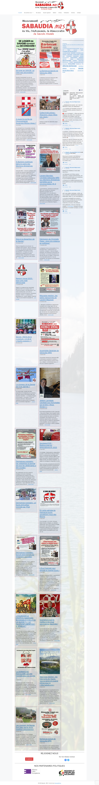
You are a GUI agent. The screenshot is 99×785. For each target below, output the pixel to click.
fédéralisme (81, 57)
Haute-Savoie (80, 58)
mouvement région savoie (78, 62)
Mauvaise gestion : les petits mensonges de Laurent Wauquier (48, 298)
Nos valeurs (38, 12)
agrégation (65, 46)
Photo (66, 123)
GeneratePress (58, 783)
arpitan (82, 49)
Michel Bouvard (65, 62)
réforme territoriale (70, 66)
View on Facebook (65, 125)
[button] (2, 27)
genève (71, 58)
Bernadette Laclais (79, 52)
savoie (80, 68)
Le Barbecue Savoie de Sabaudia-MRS (49, 72)
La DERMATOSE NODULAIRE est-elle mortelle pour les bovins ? (25, 675)
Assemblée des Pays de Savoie (70, 51)
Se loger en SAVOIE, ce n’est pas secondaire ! (25, 71)
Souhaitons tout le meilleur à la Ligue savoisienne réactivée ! (49, 622)
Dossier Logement (47, 12)
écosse (64, 72)
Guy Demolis (67, 153)
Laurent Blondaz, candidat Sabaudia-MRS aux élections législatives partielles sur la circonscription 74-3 (50, 180)
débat (64, 56)
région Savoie (72, 68)
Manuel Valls (81, 60)
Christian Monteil (76, 54)
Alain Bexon (70, 206)
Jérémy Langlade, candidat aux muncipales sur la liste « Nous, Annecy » (50, 403)
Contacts (79, 12)
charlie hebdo (69, 54)
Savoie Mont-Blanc (68, 70)
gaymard (64, 58)
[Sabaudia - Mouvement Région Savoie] (66, 92)
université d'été (80, 70)
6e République (65, 43)
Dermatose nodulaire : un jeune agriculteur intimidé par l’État (26, 505)
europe (81, 56)
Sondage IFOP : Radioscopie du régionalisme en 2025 (48, 445)
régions (65, 68)
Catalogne (64, 54)
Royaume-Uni (78, 63)
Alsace (68, 49)
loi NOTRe (75, 60)
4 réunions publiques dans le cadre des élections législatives (24, 164)
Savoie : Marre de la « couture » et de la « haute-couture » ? (24, 339)
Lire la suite (22, 92)
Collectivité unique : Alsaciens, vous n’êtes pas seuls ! (48, 115)
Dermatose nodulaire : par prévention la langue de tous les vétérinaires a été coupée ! (26, 464)
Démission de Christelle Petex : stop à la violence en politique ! (50, 241)
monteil (71, 62)
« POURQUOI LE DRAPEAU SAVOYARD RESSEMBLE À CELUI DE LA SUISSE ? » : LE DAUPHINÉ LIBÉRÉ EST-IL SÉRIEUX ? (26, 621)
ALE (63, 49)
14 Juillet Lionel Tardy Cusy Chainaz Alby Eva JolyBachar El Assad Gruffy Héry (73, 45)
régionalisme (81, 66)
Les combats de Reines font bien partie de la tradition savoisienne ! (25, 727)
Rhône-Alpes (71, 63)
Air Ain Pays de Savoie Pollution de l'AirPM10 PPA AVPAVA (71, 48)
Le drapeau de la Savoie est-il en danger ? (25, 385)
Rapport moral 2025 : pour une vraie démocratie (24, 280)
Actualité (20, 12)
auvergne (73, 52)
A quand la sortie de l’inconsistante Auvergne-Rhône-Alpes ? (26, 121)
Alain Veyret (81, 48)
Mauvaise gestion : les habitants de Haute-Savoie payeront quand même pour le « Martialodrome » (49, 681)
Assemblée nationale (66, 52)
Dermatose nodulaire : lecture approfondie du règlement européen (25, 555)
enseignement (75, 56)
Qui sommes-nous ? (28, 12)
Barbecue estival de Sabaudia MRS (48, 740)
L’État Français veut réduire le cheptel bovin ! (49, 569)
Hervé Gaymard (67, 60)
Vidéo (66, 211)
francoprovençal (66, 57)
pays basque (65, 63)
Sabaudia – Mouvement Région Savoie (72, 101)
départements (69, 56)
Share (70, 125)
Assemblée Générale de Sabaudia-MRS (49, 352)
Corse (81, 54)
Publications (66, 12)
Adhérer (54, 12)
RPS (82, 63)
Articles (60, 12)
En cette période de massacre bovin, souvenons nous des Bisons (48, 513)
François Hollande (73, 57)
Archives (73, 12)
